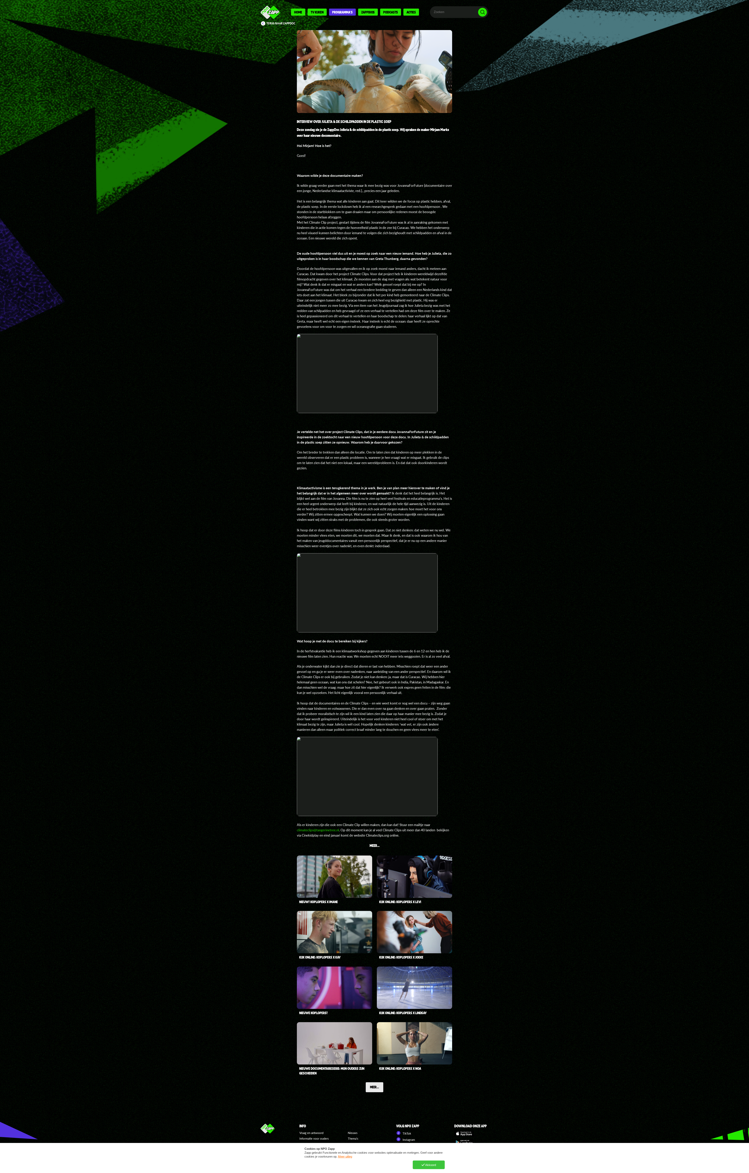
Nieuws (353, 1133)
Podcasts (390, 12)
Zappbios (368, 12)
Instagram (408, 1139)
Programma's (342, 12)
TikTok (406, 1133)
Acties (411, 12)
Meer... (374, 1087)
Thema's (353, 1138)
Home (298, 12)
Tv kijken (317, 12)
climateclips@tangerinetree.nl (318, 830)
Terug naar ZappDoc (280, 23)
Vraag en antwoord (311, 1133)
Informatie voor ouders (314, 1138)
